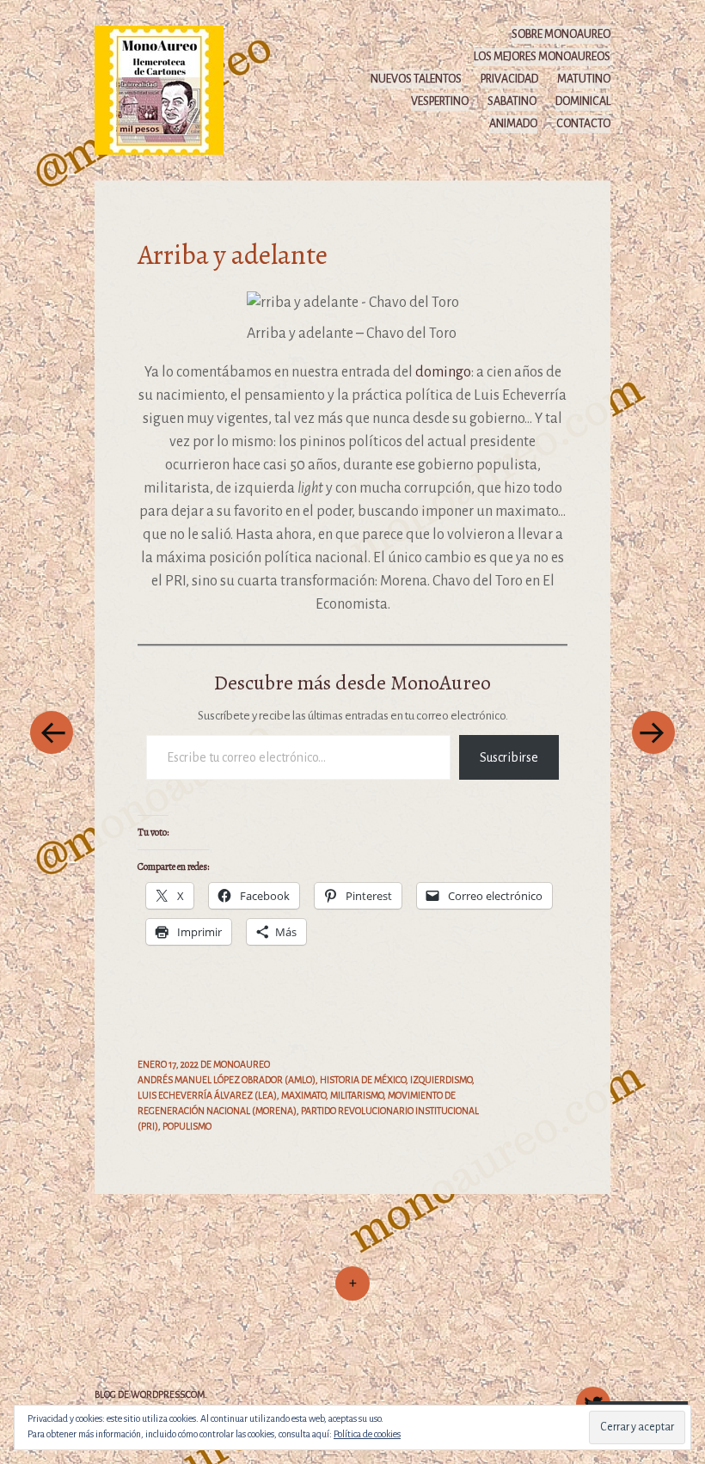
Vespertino (440, 101)
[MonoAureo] (167, 89)
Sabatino (511, 101)
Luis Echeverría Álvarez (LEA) (207, 1095)
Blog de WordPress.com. (151, 1394)
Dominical (582, 101)
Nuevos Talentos (416, 79)
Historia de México (363, 1080)
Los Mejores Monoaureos (542, 57)
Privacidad (509, 79)
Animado (513, 124)
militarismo (356, 1095)
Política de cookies (367, 1434)
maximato (303, 1095)
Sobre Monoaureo (561, 34)
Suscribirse (509, 757)
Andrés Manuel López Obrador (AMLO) (227, 1080)
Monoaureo (241, 1064)
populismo (187, 1126)
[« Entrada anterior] (51, 732)
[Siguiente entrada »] (653, 732)
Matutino (583, 79)
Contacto (583, 124)
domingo (443, 372)
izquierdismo (441, 1080)
